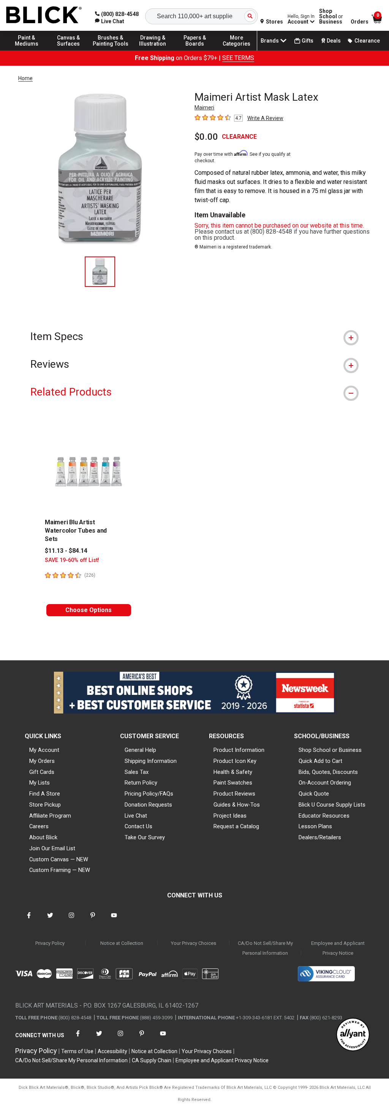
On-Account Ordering (325, 782)
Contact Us (138, 826)
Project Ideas (230, 815)
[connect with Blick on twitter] (50, 920)
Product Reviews (234, 793)
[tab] (194, 336)
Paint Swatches (232, 782)
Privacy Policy (50, 943)
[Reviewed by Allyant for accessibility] (353, 1035)
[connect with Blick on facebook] (28, 920)
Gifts (307, 41)
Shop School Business (331, 16)
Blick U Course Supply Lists (332, 804)
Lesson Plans (315, 826)
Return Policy (141, 782)
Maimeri (204, 107)
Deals (334, 41)
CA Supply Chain (151, 1060)
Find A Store (44, 793)
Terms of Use (77, 1051)
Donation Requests (148, 804)
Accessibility (112, 1051)
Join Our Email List (52, 848)
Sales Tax (137, 772)
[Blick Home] (44, 15)
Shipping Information (151, 761)
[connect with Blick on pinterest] (92, 920)
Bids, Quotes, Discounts (328, 772)
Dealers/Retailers (320, 837)
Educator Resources (324, 815)
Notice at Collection (121, 943)
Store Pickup (45, 804)
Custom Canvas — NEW (58, 859)
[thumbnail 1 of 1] (100, 271)
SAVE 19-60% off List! (72, 560)
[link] (109, 21)
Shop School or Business (330, 750)
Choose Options (88, 610)
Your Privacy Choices (193, 943)
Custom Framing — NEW (59, 870)
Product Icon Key (234, 761)
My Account (44, 750)
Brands (270, 41)
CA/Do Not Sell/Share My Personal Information (265, 948)
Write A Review (265, 118)
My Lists (39, 782)
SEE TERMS (238, 58)
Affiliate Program (50, 815)
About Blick (43, 837)
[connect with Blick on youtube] (114, 920)
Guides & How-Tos (236, 804)
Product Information (238, 750)
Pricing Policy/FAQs (149, 793)
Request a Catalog (236, 826)
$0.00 (206, 136)
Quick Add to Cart (320, 761)
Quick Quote (314, 793)
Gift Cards (41, 772)
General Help (140, 750)
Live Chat (136, 815)
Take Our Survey (145, 837)
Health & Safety (232, 772)
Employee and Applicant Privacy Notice (338, 948)
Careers (39, 826)
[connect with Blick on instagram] (71, 920)
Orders (359, 21)
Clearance (367, 41)
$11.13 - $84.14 (66, 550)
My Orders (42, 761)
